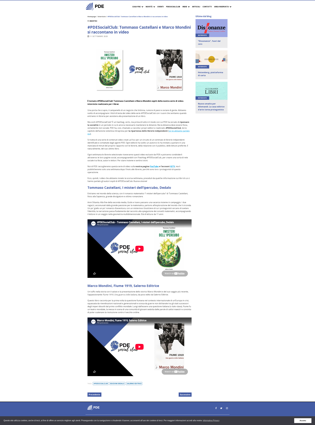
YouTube (154, 166)
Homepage (91, 17)
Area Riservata (221, 6)
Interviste (102, 17)
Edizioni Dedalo (117, 383)
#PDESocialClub (101, 383)
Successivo (185, 394)
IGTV (172, 166)
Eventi (161, 6)
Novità (149, 6)
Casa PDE (136, 6)
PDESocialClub (173, 6)
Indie (184, 6)
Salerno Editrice (134, 383)
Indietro (93, 21)
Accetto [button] (303, 421)
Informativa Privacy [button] (211, 420)
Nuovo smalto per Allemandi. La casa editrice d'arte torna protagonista (211, 106)
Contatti (207, 6)
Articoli (196, 6)
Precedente (94, 394)
